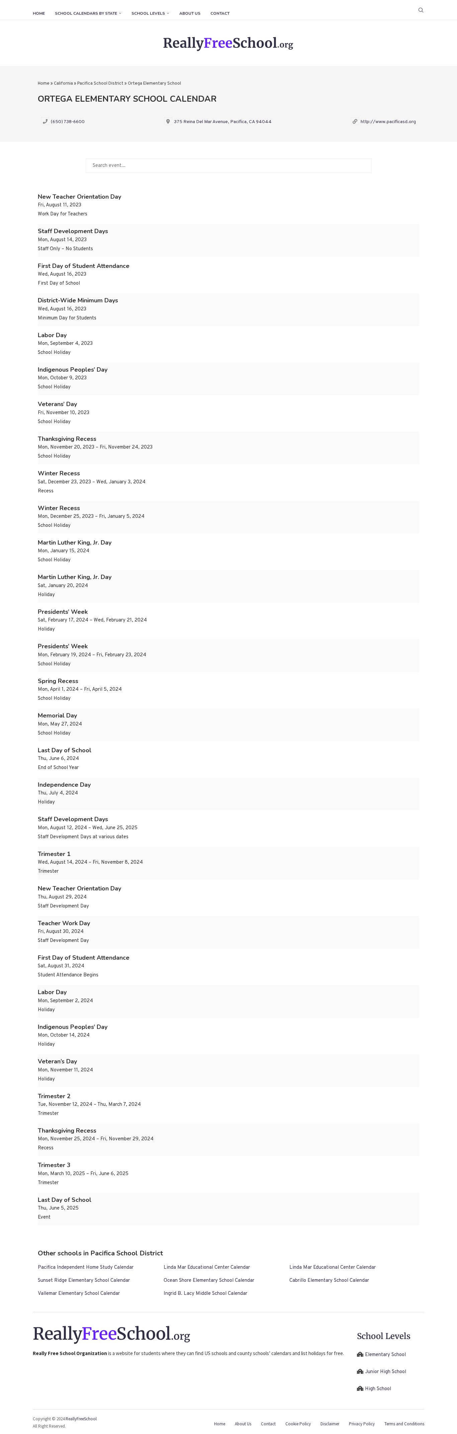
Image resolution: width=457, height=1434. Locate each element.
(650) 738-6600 (68, 122)
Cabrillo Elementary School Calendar (329, 1280)
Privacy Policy (362, 1424)
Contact (220, 13)
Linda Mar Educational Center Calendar (207, 1267)
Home (39, 13)
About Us (189, 13)
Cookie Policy (298, 1424)
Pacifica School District (100, 83)
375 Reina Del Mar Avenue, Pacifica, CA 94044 (223, 122)
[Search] (421, 10)
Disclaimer (330, 1424)
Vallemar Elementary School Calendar (79, 1293)
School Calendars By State (86, 13)
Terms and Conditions (404, 1424)
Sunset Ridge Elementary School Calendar (84, 1280)
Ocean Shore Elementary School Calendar (209, 1280)
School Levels (148, 13)
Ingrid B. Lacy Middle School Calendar (205, 1293)
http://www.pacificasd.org (388, 122)
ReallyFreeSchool (81, 1419)
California (63, 83)
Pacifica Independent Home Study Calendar (85, 1267)
